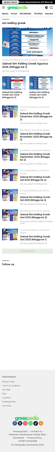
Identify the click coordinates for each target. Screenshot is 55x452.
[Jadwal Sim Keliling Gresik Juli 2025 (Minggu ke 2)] (10, 197)
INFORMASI (14, 60)
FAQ (4, 393)
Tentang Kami (20, 431)
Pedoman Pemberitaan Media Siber (27, 434)
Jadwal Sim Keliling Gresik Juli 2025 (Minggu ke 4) (35, 178)
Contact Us (36, 431)
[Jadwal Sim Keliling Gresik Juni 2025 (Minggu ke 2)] (10, 216)
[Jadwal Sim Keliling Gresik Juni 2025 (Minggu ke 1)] (10, 237)
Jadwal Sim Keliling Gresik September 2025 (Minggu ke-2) (35, 157)
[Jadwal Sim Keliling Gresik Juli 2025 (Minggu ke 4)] (10, 177)
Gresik (5, 60)
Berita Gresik (25, 221)
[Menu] (4, 7)
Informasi (5, 71)
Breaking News (9, 401)
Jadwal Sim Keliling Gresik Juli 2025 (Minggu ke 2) (35, 198)
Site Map (6, 389)
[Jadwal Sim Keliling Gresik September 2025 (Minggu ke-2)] (10, 157)
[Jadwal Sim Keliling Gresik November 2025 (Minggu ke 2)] (10, 137)
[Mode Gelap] (46, 7)
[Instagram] (25, 423)
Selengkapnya (27, 251)
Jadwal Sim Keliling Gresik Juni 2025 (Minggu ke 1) (35, 238)
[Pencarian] (51, 7)
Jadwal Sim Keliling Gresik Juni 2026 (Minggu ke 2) (39, 95)
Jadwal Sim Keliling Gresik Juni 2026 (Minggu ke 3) (12, 95)
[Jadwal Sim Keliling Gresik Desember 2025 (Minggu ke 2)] (10, 115)
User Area (6, 405)
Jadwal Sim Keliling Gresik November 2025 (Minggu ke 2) (36, 136)
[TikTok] (35, 423)
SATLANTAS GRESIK (29, 60)
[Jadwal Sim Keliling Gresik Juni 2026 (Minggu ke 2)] (41, 83)
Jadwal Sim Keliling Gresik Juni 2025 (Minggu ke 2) (35, 216)
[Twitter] (20, 423)
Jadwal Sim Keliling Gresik (19, 71)
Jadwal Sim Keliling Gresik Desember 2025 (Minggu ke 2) (36, 116)
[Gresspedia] (18, 7)
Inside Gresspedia (27, 441)
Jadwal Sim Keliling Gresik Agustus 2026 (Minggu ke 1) (25, 65)
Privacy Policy (8, 381)
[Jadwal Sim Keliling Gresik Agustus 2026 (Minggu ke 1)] (27, 42)
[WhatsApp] (30, 423)
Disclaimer (18, 438)
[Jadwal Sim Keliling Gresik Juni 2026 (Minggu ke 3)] (14, 83)
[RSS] (41, 423)
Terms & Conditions (11, 385)
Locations (6, 397)
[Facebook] (15, 423)
